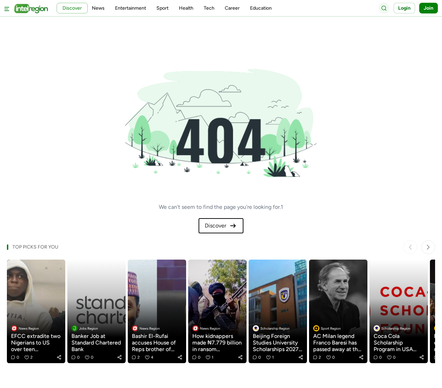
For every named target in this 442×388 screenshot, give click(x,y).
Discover (215, 225)
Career (232, 8)
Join (428, 8)
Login (404, 8)
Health (186, 8)
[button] (59, 357)
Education (261, 8)
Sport (162, 8)
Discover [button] (72, 8)
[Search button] (384, 7)
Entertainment (130, 8)
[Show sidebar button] (7, 8)
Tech (209, 8)
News (98, 8)
